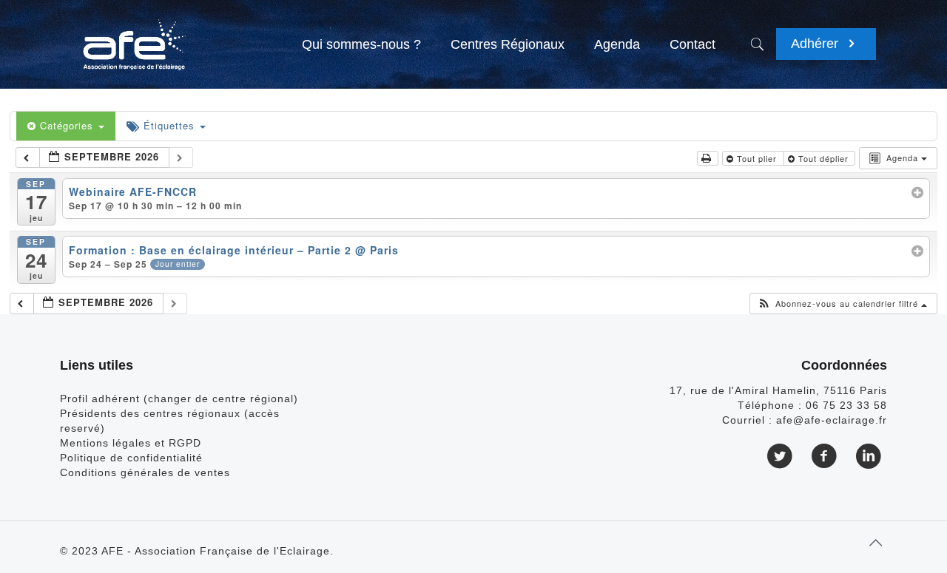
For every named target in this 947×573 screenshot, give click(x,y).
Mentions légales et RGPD (130, 443)
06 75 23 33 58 (846, 405)
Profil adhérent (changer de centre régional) (179, 398)
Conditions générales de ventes (145, 472)
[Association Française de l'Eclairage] (133, 37)
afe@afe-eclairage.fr (831, 420)
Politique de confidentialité (131, 458)
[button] (842, 303)
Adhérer (816, 43)
